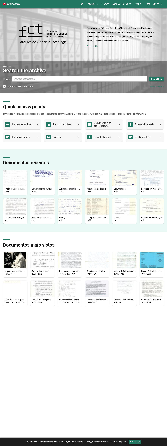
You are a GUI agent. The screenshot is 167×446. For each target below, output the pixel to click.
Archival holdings (121, 4)
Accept (133, 442)
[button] (92, 4)
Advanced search (157, 87)
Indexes (105, 4)
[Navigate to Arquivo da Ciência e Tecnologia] (43, 34)
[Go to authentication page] (148, 4)
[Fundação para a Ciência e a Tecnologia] (11, 4)
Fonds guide (92, 46)
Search (155, 79)
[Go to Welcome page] (82, 4)
